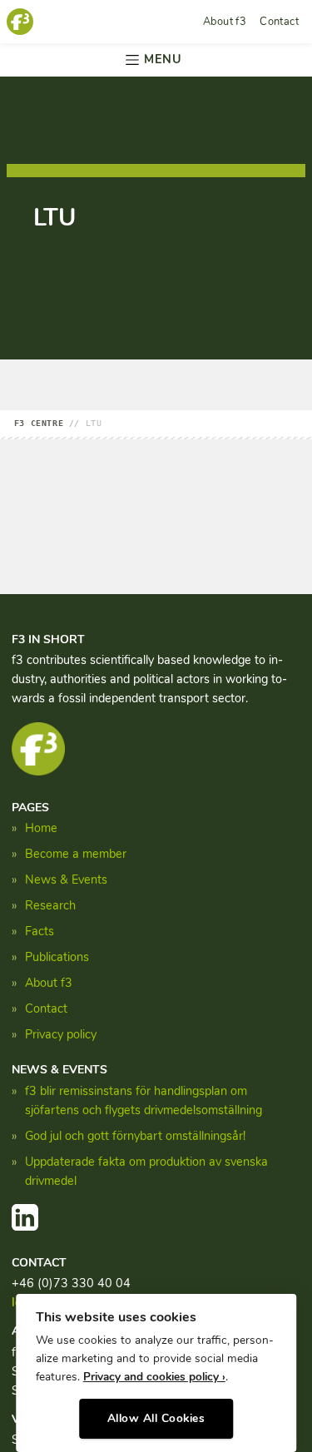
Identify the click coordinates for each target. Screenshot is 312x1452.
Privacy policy (61, 1034)
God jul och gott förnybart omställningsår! (135, 1135)
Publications (57, 957)
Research (50, 905)
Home (41, 828)
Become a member (75, 853)
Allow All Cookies (156, 1418)
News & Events (66, 879)
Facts (39, 931)
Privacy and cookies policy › (154, 1377)
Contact (279, 21)
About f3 (224, 21)
